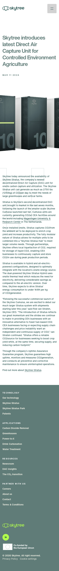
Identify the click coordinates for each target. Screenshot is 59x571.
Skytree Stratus (33, 370)
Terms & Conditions (13, 504)
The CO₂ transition (12, 474)
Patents (6, 413)
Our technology (10, 397)
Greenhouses (9, 433)
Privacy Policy (10, 558)
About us (7, 494)
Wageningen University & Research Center (26, 220)
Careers (6, 488)
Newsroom (8, 463)
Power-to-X (8, 438)
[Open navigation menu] (52, 8)
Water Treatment (11, 449)
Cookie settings (28, 558)
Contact (6, 499)
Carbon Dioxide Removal (15, 428)
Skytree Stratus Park (13, 408)
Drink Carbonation (12, 444)
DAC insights (9, 469)
